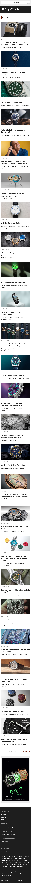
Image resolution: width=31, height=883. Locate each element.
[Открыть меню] (28, 9)
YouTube (4, 844)
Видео (3, 819)
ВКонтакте (4, 841)
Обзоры (3, 817)
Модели (3, 814)
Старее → (26, 751)
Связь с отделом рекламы (9, 827)
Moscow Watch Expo (8, 834)
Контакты (4, 851)
